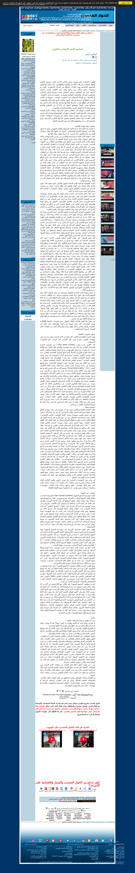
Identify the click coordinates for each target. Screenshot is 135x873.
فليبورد (46, 791)
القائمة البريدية (68, 854)
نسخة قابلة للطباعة (82, 808)
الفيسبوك (89, 791)
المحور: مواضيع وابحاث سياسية (86, 63)
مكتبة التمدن (95, 859)
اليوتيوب (80, 791)
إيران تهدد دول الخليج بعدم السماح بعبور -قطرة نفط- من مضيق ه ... (28, 206)
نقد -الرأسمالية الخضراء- (30, 90)
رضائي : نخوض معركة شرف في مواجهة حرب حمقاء (28, 210)
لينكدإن (66, 791)
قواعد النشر (121, 854)
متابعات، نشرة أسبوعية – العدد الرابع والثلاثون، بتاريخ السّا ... (28, 103)
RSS (76, 791)
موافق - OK (125, 3)
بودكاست (29, 841)
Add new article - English (38, 853)
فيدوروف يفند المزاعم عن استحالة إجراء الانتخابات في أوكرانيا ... (28, 215)
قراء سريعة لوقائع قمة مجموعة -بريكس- (28, 98)
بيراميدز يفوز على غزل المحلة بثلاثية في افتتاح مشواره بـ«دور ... (28, 220)
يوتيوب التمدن (94, 857)
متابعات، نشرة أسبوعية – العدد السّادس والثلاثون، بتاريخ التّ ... (28, 70)
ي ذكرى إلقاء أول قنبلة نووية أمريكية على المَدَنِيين (28, 137)
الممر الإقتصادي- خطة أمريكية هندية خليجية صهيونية (28, 60)
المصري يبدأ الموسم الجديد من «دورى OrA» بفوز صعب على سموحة (28, 225)
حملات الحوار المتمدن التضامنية (64, 848)
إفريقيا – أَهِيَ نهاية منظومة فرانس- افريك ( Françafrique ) (28, 75)
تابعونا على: (94, 790)
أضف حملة (43, 854)
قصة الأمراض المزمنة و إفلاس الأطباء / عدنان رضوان (28, 281)
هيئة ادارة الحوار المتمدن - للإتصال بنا (114, 851)
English (70, 857)
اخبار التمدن (69, 846)
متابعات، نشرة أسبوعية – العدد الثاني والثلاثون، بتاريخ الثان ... (28, 129)
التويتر (85, 791)
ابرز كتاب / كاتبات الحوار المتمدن (115, 856)
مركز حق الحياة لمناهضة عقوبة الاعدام (88, 853)
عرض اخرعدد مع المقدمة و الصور (115, 850)
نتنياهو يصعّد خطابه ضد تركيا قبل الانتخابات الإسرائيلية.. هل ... (28, 252)
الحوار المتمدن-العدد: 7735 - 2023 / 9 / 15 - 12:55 (79, 60)
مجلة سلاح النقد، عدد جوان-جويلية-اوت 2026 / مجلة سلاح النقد (28, 273)
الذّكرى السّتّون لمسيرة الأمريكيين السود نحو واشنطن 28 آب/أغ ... (28, 94)
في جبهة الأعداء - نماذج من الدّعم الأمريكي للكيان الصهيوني (28, 65)
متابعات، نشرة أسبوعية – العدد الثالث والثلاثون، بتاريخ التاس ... (28, 117)
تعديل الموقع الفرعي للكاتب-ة (38, 856)
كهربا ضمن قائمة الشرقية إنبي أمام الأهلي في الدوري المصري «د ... (28, 242)
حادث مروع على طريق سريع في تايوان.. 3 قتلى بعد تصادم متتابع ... (28, 247)
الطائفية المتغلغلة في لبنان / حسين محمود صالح (28, 298)
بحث (78, 810)
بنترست (57, 791)
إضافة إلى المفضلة (67, 810)
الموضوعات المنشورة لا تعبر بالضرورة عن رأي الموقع (109, 862)
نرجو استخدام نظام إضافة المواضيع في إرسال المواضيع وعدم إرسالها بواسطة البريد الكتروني (99, 863)
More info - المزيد (51, 4)
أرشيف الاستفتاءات (67, 851)
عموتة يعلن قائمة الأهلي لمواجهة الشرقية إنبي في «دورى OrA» (28, 230)
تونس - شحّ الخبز (29, 114)
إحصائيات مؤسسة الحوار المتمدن (115, 853)
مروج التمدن (69, 853)
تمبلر (53, 791)
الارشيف (70, 850)
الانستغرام (71, 791)
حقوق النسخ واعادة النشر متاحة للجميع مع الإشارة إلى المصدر (56, 862)
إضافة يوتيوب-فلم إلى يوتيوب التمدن (36, 850)
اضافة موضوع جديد (41, 846)
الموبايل (41, 791)
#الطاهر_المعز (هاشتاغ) (72, 691)
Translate (73, 698)
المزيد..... (112, 259)
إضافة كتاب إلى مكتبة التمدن (38, 851)
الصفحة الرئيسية (110, 30)
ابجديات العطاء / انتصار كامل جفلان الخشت (28, 269)
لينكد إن (71, 841)
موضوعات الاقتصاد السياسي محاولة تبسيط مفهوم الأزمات (28, 79)
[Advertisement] (107, 59)
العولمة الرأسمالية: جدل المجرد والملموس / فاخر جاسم (28, 290)
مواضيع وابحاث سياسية (97, 30)
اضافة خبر (43, 848)
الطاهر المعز (86, 30)
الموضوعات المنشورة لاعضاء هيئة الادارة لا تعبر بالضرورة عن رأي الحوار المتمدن (51, 863)
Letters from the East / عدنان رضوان (28, 285)
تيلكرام (62, 791)
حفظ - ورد (50, 808)
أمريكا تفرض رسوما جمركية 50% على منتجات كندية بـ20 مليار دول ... (28, 236)
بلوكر (49, 791)
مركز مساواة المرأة (93, 848)
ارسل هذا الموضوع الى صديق (65, 808)
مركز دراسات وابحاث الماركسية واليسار (87, 846)
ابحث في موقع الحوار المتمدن (38, 857)
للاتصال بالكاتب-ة (54, 810)
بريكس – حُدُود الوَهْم (28, 83)
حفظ (84, 810)
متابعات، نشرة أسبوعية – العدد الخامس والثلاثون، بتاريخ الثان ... (28, 86)
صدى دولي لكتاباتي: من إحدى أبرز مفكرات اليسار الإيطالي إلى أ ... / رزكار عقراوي (28, 304)
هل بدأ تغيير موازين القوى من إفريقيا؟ (29, 125)
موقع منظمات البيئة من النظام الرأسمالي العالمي (28, 108)
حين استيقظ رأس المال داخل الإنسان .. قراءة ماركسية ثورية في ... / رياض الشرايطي (28, 264)
